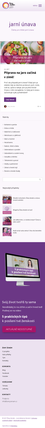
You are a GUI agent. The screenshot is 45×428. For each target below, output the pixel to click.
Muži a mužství (9, 139)
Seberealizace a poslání (12, 150)
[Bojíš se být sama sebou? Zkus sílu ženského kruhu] (7, 231)
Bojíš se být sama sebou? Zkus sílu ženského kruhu (27, 231)
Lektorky (5, 389)
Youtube (5, 376)
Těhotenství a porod (11, 160)
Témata (5, 386)
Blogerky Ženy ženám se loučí (22, 210)
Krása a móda (9, 128)
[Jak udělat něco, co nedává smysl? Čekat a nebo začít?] (7, 221)
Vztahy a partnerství (11, 164)
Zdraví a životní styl (10, 167)
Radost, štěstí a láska (11, 146)
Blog (3, 370)
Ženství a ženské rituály (12, 171)
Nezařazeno (8, 142)
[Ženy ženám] (8, 5)
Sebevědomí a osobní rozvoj (14, 153)
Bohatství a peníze (10, 125)
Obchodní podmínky (20, 420)
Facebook (5, 373)
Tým (3, 358)
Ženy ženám (11, 106)
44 (40, 106)
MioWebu (14, 426)
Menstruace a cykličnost (12, 135)
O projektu (6, 351)
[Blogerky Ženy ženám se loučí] (7, 210)
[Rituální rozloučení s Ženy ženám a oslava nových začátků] (7, 199)
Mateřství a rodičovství (12, 132)
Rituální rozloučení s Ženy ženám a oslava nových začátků (26, 199)
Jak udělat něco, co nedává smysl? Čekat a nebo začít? (27, 220)
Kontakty (5, 361)
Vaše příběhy (6, 354)
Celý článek (10, 100)
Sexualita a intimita (10, 157)
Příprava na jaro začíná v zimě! (20, 75)
